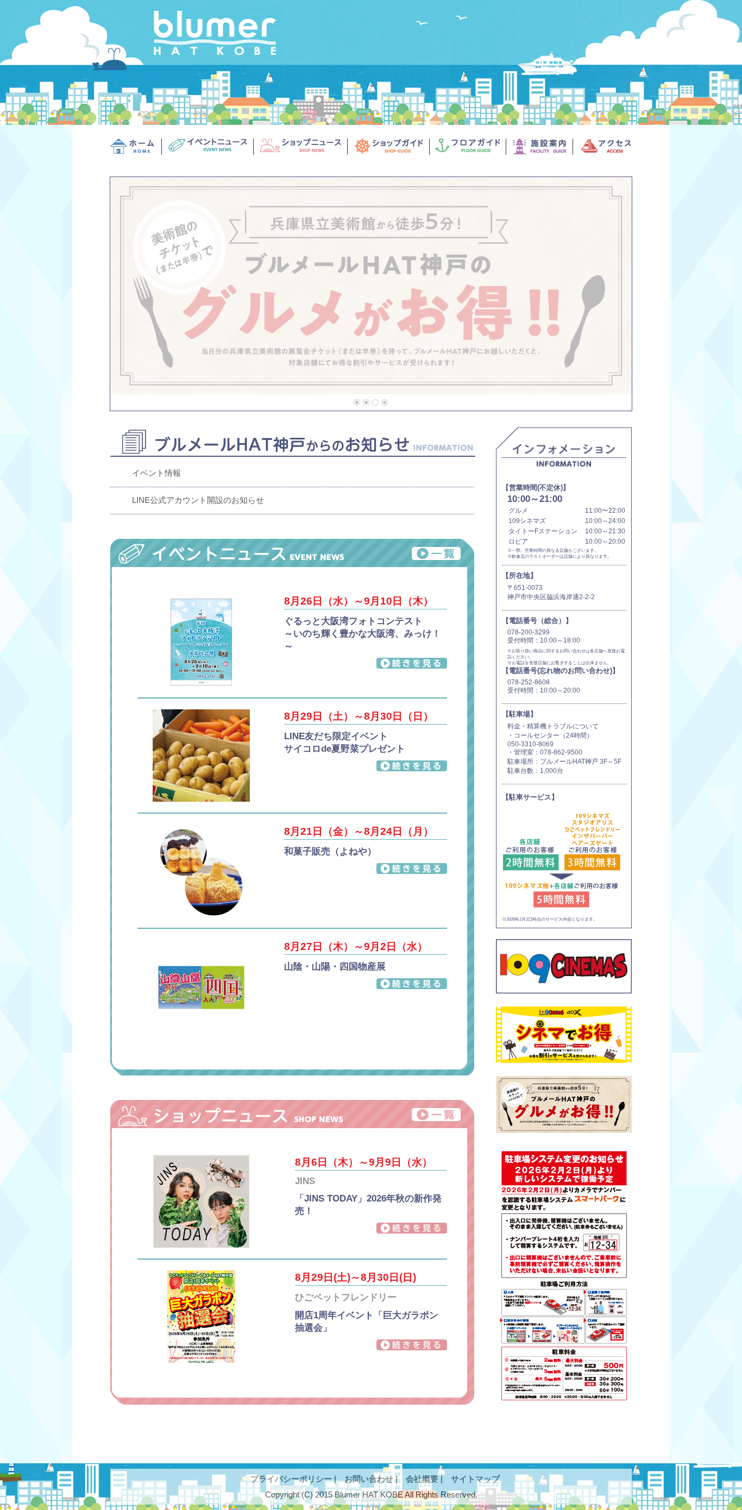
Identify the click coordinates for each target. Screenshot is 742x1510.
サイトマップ (475, 1478)
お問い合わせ (368, 1478)
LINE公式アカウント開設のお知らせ (198, 500)
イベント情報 (156, 472)
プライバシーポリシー (291, 1478)
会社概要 (422, 1478)
